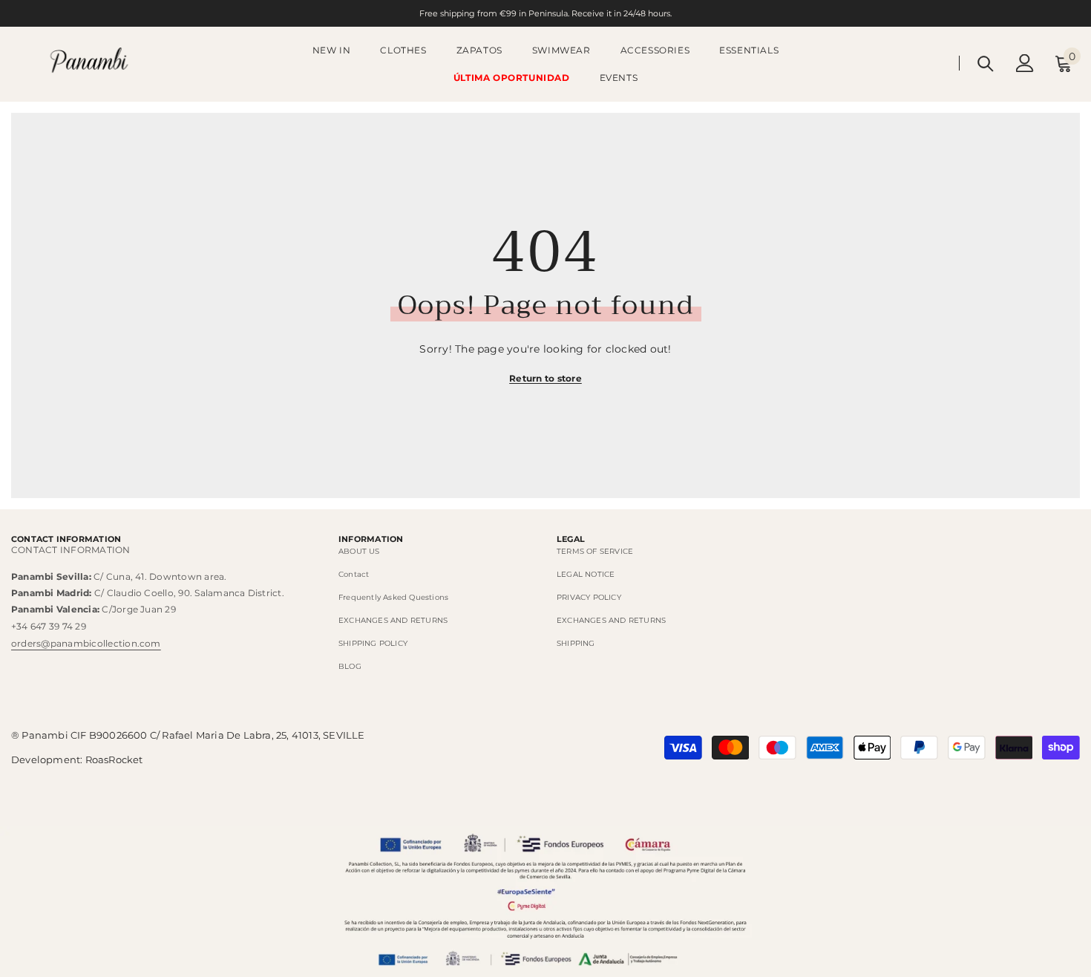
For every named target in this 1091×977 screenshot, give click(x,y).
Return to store (545, 378)
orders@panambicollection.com (86, 643)
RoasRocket (114, 759)
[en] (939, 63)
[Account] (1025, 63)
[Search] (985, 63)
